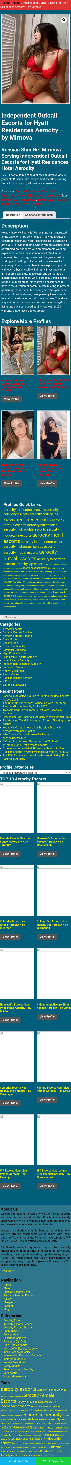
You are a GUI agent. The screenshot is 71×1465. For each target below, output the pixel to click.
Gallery (7, 1299)
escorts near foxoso (12, 568)
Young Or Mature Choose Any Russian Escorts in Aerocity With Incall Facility (32, 729)
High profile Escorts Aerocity (20, 657)
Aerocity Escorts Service (17, 632)
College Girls (10, 643)
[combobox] (35, 772)
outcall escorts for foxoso (34, 593)
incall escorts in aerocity (30, 1438)
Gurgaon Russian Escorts (18, 1295)
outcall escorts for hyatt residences (22, 203)
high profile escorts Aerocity (45, 1428)
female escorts (22, 1419)
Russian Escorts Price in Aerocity (25, 1455)
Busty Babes (10, 639)
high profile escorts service (29, 1431)
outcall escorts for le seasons (45, 600)
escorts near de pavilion (56, 564)
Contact (8, 1306)
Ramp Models (11, 674)
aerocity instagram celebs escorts (29, 546)
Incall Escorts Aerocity (16, 660)
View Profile (11, 399)
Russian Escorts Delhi (16, 1292)
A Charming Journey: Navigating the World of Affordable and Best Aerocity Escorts (30, 743)
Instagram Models (14, 667)
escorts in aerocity (42, 1415)
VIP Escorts (10, 681)
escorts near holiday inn (35, 567)
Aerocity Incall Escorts (30, 1401)
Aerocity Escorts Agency (51, 1390)
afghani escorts (7, 1410)
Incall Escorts (51, 1434)
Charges (8, 1302)
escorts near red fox (47, 575)
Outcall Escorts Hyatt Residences (41, 195)
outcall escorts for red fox (41, 603)
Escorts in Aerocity (14, 646)
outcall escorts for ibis (57, 596)
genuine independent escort (29, 1423)
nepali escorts (44, 1447)
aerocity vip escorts (30, 564)
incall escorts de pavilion (28, 578)
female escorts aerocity (46, 1419)
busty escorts (61, 1410)
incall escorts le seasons (43, 586)
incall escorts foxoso (49, 579)
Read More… (8, 1271)
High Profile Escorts (15, 653)
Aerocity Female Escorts (17, 636)
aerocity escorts (33, 520)
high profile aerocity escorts (54, 1423)
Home (6, 2)
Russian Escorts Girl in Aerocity (25, 1452)
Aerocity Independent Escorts (33, 191)
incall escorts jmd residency (19, 586)
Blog (6, 1309)
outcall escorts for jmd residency (17, 600)
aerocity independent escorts (18, 199)
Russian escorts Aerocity (18, 677)
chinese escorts (7, 1416)
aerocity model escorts (20, 552)
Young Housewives (14, 684)
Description (13, 215)
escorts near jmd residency (40, 572)
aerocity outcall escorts (51, 199)
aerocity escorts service (11, 1396)
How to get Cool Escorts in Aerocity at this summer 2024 (37, 717)
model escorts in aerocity (26, 1447)
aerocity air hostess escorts (24, 510)
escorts (18, 1416)
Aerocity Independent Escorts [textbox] (34, 772)
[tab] (13, 215)
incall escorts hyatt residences (39, 582)
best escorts (20, 1410)
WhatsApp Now (53, 1461)
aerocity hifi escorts (42, 525)
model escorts (58, 1443)
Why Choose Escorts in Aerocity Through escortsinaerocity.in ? (27, 736)
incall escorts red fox (29, 589)
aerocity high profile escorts (24, 529)
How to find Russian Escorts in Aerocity (25, 1435)
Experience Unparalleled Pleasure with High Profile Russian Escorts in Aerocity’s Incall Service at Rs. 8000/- (36, 750)
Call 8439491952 (17, 1461)
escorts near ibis (21, 572)
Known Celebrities (13, 670)
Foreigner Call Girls (14, 650)
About (7, 1288)
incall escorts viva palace (49, 589)
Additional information (39, 215)
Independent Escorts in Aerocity (22, 663)
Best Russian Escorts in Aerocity (40, 1410)
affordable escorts (56, 1406)
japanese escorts (43, 1443)
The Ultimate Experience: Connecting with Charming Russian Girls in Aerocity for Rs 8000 (34, 704)
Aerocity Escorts (12, 629)
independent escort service (24, 1443)
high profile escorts (17, 1427)
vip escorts (47, 1455)
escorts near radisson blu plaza (24, 575)
